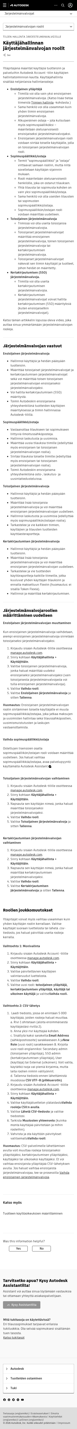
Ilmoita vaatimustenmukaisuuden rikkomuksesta (31, 1415)
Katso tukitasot (13, 1337)
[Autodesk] (20, 5)
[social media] (13, 1399)
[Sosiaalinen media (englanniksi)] (13, 1399)
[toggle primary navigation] (6, 5)
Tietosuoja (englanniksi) (16, 1413)
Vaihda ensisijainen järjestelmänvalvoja (36, 1175)
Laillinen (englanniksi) (31, 1419)
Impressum (64, 1423)
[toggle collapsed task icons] (56, 5)
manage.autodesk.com (26, 653)
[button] (36, 14)
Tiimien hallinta (42, 102)
